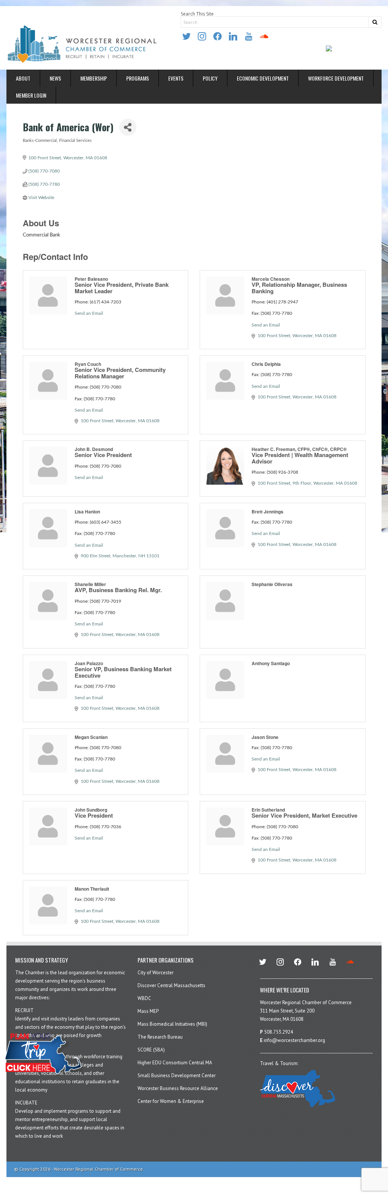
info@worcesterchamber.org (294, 1040)
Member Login (31, 95)
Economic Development (263, 78)
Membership (93, 78)
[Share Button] (127, 127)
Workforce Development (336, 78)
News (55, 78)
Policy (210, 78)
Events (175, 78)
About (23, 78)
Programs (137, 78)
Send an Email (89, 313)
